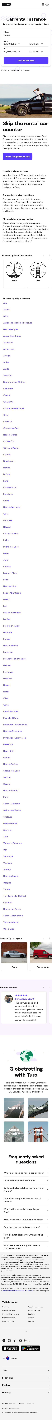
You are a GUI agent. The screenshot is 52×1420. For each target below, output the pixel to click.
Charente (8, 401)
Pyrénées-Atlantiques (15, 724)
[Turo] (6, 4)
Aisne (6, 309)
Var (5, 849)
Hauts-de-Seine (12, 909)
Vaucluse (8, 856)
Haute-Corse (10, 434)
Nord (6, 691)
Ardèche (8, 342)
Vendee (7, 863)
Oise (5, 698)
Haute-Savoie (10, 790)
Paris (5, 797)
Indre (6, 540)
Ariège (6, 355)
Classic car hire (8, 1310)
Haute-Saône (10, 764)
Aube (6, 362)
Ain (5, 303)
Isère (6, 553)
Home (3, 70)
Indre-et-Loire (11, 546)
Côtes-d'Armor (11, 448)
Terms (21, 1404)
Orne (6, 705)
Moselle (7, 678)
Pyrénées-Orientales (14, 737)
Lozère (6, 619)
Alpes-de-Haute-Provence (17, 322)
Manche (7, 632)
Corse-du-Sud (11, 428)
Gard (6, 500)
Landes (7, 566)
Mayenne (8, 652)
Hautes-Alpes (10, 329)
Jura (5, 560)
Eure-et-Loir (10, 487)
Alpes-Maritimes (12, 336)
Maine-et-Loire (11, 625)
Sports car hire (34, 1310)
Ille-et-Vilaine (10, 533)
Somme (7, 830)
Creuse (7, 454)
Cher (6, 415)
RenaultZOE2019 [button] (25, 999)
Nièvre (6, 685)
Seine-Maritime (11, 803)
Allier (6, 316)
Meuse (7, 665)
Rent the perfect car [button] (17, 156)
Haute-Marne (10, 645)
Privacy (30, 1404)
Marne (6, 639)
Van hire (31, 1321)
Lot (5, 606)
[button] (45, 4)
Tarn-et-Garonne (12, 843)
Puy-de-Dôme (11, 718)
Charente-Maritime (13, 408)
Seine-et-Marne (12, 810)
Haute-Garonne (11, 507)
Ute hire (31, 1318)
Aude (6, 369)
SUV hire (31, 1314)
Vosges (7, 882)
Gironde (7, 520)
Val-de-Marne (10, 922)
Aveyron (7, 375)
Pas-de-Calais (10, 711)
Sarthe (7, 777)
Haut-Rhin (8, 751)
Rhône (6, 757)
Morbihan (8, 672)
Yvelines (7, 817)
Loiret (6, 599)
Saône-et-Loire (11, 770)
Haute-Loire (9, 586)
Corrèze (7, 421)
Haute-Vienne (10, 876)
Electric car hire (8, 1318)
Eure (5, 481)
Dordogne (8, 461)
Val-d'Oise (8, 929)
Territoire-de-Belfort (14, 896)
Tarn (5, 836)
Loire (5, 579)
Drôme (6, 474)
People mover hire (35, 1307)
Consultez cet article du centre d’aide (16, 1291)
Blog (27, 1340)
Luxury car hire (8, 1321)
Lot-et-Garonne (12, 612)
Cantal (6, 395)
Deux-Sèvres (10, 823)
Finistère (8, 494)
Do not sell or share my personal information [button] (21, 1413)
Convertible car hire (10, 1314)
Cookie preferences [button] (10, 1408)
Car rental (15, 70)
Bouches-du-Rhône (14, 382)
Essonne (7, 902)
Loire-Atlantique (12, 593)
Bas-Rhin (8, 744)
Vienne (7, 869)
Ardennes (8, 349)
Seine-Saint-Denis (13, 915)
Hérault (7, 527)
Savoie (7, 784)
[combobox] (26, 35)
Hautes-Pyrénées (12, 731)
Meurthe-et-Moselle (14, 658)
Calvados (8, 388)
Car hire (5, 1307)
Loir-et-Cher (10, 573)
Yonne (6, 889)
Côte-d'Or (8, 441)
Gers (5, 513)
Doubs (6, 467)
